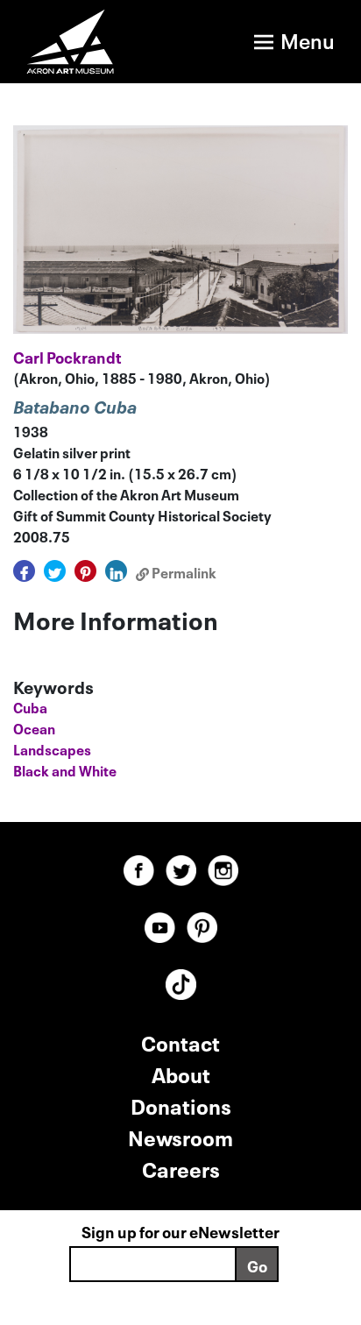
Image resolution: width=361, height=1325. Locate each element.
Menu (307, 39)
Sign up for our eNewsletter (180, 1230)
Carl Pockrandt (67, 355)
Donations (181, 1104)
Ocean (34, 727)
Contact (180, 1041)
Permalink (182, 571)
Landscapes (52, 748)
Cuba (30, 706)
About (181, 1073)
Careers (181, 1167)
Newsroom (180, 1136)
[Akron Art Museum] (80, 41)
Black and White (65, 769)
